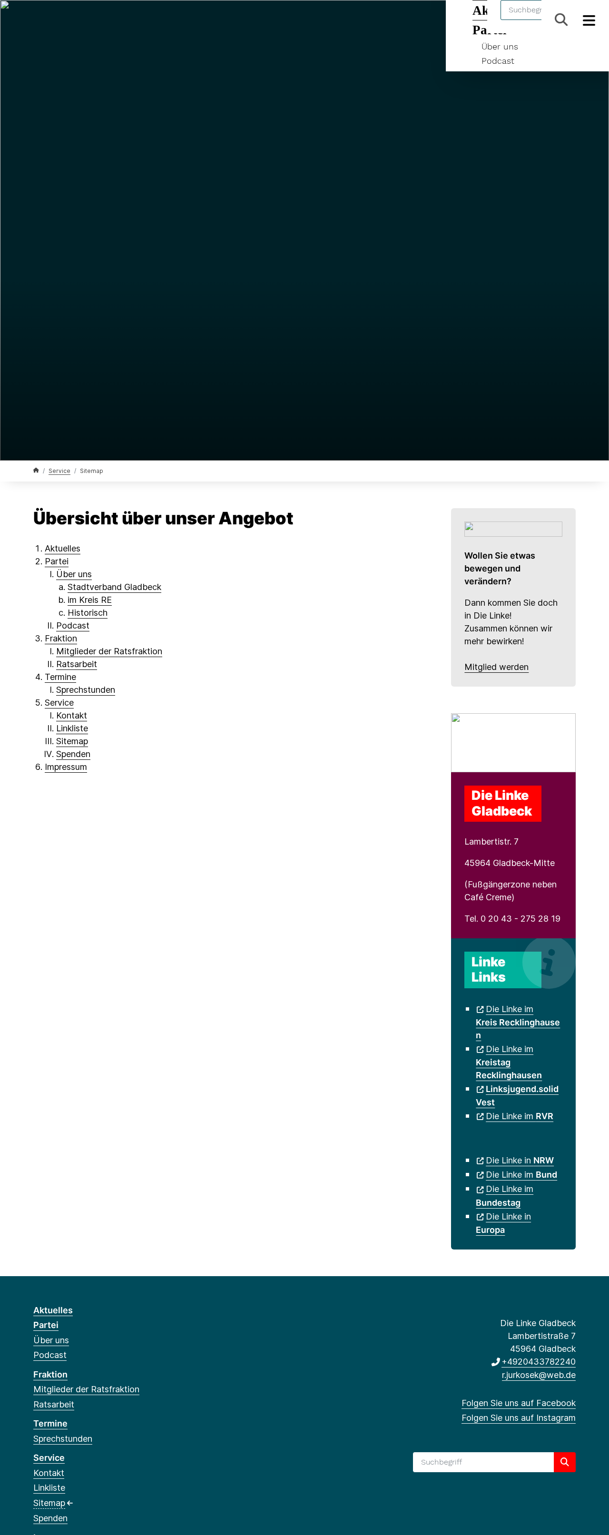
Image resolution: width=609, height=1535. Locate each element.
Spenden (73, 754)
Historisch (88, 613)
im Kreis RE (90, 600)
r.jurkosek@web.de (539, 1375)
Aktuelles (62, 548)
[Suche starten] (565, 1462)
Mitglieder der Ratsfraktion (109, 651)
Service (59, 470)
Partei (57, 561)
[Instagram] (54, 20)
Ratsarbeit (76, 664)
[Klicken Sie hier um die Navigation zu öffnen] (589, 19)
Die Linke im (518, 1022)
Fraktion (61, 638)
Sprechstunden (85, 690)
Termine (60, 677)
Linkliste (72, 728)
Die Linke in (520, 1160)
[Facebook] (38, 20)
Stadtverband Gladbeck (114, 587)
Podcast (497, 61)
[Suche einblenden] (561, 19)
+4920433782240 (538, 1362)
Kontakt (71, 715)
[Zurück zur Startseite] (36, 470)
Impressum (66, 767)
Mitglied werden (496, 667)
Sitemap (72, 741)
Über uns (499, 46)
